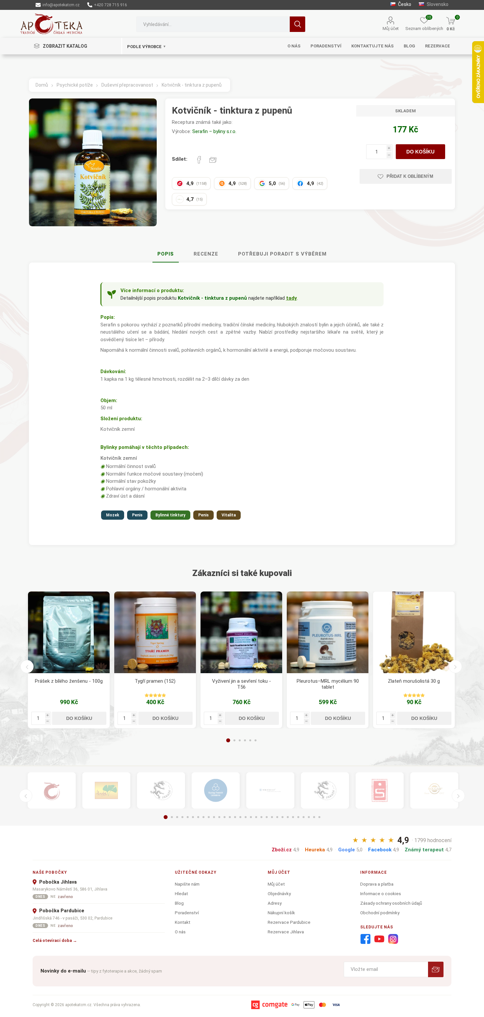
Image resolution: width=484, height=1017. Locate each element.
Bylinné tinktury (170, 515)
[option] (69, 659)
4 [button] (245, 740)
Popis (165, 254)
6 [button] (255, 740)
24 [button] (288, 817)
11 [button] (219, 817)
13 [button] (230, 817)
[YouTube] (379, 939)
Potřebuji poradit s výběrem (282, 254)
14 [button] (235, 817)
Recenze (206, 254)
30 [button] (319, 817)
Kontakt (182, 922)
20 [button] (267, 817)
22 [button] (277, 817)
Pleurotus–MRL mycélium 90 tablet (328, 684)
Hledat (297, 24)
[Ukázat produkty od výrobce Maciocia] (161, 790)
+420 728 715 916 (110, 5)
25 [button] (293, 817)
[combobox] (213, 24)
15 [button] (240, 817)
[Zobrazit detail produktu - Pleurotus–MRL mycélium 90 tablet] (327, 632)
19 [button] (261, 817)
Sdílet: (179, 159)
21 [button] (272, 817)
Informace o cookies (380, 893)
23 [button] (282, 817)
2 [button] (234, 740)
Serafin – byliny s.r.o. (214, 131)
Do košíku (420, 151)
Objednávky (279, 893)
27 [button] (304, 817)
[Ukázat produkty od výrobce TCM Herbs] (106, 790)
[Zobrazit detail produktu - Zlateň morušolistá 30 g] (414, 632)
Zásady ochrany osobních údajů (391, 903)
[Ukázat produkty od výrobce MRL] (215, 790)
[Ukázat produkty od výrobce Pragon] (325, 790)
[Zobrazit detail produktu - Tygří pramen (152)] (155, 632)
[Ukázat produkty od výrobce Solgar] (434, 790)
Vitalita (229, 515)
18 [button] (256, 817)
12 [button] (225, 817)
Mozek (112, 515)
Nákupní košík (281, 912)
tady (291, 298)
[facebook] (365, 939)
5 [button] (250, 740)
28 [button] (309, 817)
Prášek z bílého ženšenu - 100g (69, 681)
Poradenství (187, 912)
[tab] (165, 254)
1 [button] (228, 740)
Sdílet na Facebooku (199, 159)
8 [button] (203, 817)
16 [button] (246, 817)
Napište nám (187, 884)
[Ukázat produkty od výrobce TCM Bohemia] (270, 790)
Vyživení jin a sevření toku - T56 (241, 684)
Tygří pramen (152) (155, 681)
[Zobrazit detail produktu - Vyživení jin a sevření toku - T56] (241, 632)
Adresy (275, 903)
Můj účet (391, 28)
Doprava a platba (376, 884)
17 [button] (251, 817)
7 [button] (198, 817)
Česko (404, 4)
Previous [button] (27, 666)
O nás (180, 931)
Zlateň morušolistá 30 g (414, 681)
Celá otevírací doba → (55, 940)
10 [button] (214, 817)
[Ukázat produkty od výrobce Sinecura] (379, 790)
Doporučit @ (213, 159)
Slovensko (437, 4)
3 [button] (240, 740)
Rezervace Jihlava (286, 931)
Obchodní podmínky (379, 912)
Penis (137, 515)
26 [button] (298, 817)
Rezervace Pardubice (289, 922)
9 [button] (209, 817)
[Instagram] (393, 939)
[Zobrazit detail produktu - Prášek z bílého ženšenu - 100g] (69, 632)
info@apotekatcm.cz (60, 5)
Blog (179, 903)
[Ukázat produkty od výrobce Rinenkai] (51, 790)
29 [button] (314, 817)
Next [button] (455, 666)
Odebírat (436, 969)
